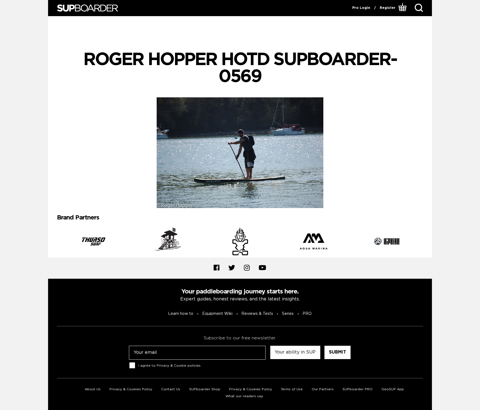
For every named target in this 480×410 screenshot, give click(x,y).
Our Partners (323, 389)
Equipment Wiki (217, 313)
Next (427, 242)
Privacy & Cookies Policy (130, 389)
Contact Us (170, 389)
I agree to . (169, 365)
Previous (53, 242)
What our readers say (244, 396)
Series (288, 313)
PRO (307, 313)
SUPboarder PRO (357, 389)
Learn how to (180, 313)
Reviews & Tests (257, 313)
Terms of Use (292, 389)
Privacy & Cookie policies (179, 365)
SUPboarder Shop (204, 389)
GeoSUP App (392, 389)
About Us (93, 389)
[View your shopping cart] (403, 8)
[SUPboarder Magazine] (87, 8)
